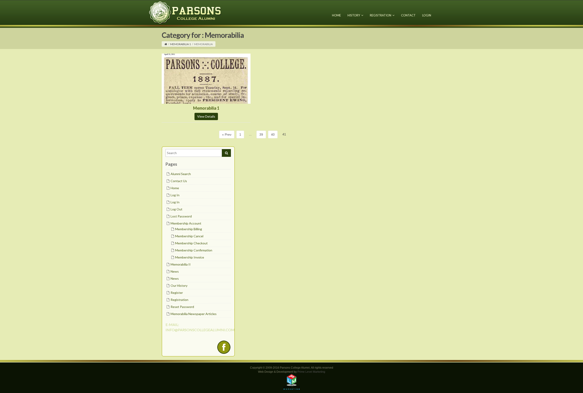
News (175, 271)
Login (426, 15)
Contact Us (179, 181)
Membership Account (186, 223)
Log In (175, 195)
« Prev (226, 134)
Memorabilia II (181, 264)
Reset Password (182, 307)
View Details (206, 116)
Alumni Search (181, 174)
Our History (179, 285)
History (354, 15)
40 (273, 134)
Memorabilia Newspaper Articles (194, 314)
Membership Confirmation (193, 250)
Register (177, 293)
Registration (380, 15)
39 (261, 134)
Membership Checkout (191, 243)
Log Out (176, 209)
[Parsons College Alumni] (185, 12)
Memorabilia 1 (180, 44)
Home (336, 15)
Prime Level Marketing (311, 371)
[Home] (165, 44)
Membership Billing (188, 229)
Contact (408, 15)
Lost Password (181, 216)
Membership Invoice (189, 257)
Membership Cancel (189, 236)
